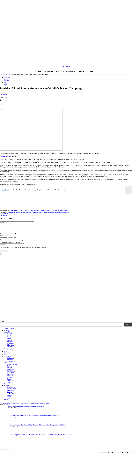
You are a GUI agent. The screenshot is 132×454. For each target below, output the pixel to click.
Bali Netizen (3, 94)
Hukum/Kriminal (12, 369)
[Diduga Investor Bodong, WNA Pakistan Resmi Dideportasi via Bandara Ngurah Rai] (4, 419)
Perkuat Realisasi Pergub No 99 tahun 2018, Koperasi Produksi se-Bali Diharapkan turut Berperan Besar (39, 210)
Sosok (9, 396)
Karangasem (10, 343)
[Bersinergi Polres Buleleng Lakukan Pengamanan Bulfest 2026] (4, 410)
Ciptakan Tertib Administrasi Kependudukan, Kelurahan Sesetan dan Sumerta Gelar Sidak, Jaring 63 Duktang (38, 212)
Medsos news (7, 356)
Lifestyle (9, 392)
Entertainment (11, 387)
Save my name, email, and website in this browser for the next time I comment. (24, 247)
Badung (9, 333)
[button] (96, 71)
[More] (29, 103)
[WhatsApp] (22, 103)
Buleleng (9, 337)
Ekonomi (9, 366)
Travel (9, 382)
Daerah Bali (7, 332)
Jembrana (10, 341)
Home (2, 74)
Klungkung (10, 345)
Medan (6, 354)
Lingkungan (10, 372)
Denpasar (10, 338)
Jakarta (6, 79)
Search (2, 321)
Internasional (10, 390)
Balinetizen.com (5, 156)
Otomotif (9, 395)
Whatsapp (10, 361)
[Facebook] (3, 103)
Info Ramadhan (11, 371)
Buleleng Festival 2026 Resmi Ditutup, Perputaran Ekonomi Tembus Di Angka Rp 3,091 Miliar (37, 425)
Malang (6, 353)
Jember (6, 351)
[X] (9, 103)
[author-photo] (4, 213)
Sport (8, 398)
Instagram (32, 442)
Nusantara (6, 80)
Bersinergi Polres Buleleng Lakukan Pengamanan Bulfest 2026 (28, 406)
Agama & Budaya (9, 328)
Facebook (10, 359)
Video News (7, 400)
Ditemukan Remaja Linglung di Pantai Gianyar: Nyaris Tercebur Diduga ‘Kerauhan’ (25, 403)
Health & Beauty (12, 388)
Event (12, 393)
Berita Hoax (10, 358)
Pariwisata (10, 374)
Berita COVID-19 (12, 364)
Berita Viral (7, 74)
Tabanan (9, 346)
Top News (7, 385)
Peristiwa (9, 377)
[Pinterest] (16, 103)
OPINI (5, 384)
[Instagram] (26, 442)
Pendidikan (10, 375)
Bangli (9, 335)
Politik (5, 84)
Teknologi (10, 380)
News (5, 82)
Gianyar (9, 340)
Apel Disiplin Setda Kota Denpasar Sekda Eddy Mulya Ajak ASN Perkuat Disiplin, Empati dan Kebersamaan (41, 434)
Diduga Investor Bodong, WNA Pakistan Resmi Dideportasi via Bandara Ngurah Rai (34, 415)
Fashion (9, 367)
